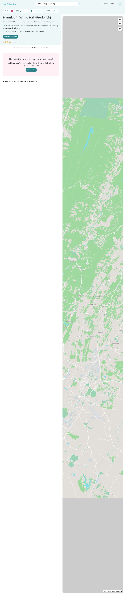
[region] (92, 304)
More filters (53, 11)
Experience (22, 11)
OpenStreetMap (115, 591)
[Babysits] (9, 4)
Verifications (37, 11)
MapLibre (106, 591)
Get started (31, 70)
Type (9, 11)
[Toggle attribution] (121, 591)
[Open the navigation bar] (120, 4)
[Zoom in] (120, 20)
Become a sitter (109, 4)
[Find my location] (120, 29)
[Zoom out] (120, 23)
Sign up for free (10, 37)
